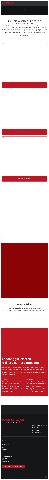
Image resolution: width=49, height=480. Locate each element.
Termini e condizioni (7, 456)
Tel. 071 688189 (35, 430)
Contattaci (5, 449)
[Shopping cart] (42, 3)
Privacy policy (5, 460)
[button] (46, 3)
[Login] (40, 3)
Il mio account (5, 444)
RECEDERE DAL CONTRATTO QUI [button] (13, 466)
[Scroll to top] (46, 476)
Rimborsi (4, 458)
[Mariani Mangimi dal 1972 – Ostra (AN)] (7, 3)
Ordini (3, 446)
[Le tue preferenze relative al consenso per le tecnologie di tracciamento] (1, 240)
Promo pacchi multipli (24, 131)
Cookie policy (5, 461)
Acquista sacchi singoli (24, 84)
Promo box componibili (24, 178)
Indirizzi (4, 447)
